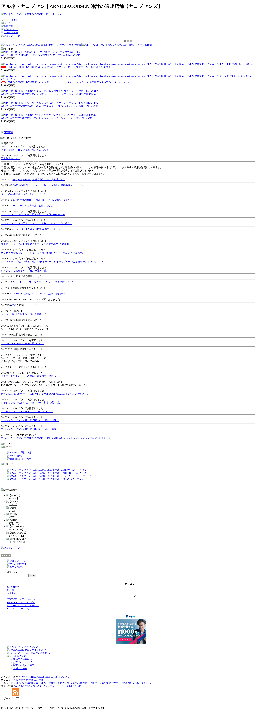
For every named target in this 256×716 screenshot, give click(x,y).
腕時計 (10, 590)
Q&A (14, 305)
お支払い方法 (35, 676)
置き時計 (12, 593)
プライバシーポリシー (54, 686)
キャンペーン (148, 683)
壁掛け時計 (13, 587)
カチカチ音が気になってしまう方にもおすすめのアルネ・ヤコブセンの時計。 (42, 253)
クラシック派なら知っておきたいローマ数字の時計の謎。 (32, 402)
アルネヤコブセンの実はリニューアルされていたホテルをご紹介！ (36, 223)
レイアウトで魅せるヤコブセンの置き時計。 (25, 270)
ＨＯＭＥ (23, 676)
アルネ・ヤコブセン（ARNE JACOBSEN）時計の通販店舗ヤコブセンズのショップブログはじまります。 (57, 438)
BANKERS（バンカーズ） (21, 602)
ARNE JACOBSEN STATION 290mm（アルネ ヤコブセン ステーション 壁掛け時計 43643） (49, 94)
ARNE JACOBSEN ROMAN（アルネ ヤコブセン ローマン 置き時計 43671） (41, 55)
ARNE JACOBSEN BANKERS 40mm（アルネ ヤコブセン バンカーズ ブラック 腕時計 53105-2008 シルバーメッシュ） (68, 82)
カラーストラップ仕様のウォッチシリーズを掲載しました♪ (43, 282)
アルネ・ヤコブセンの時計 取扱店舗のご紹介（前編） (30, 429)
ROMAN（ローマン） (18, 608)
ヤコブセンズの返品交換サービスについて (112, 683)
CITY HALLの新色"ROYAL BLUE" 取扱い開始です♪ (37, 293)
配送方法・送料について (56, 676)
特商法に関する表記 (23, 665)
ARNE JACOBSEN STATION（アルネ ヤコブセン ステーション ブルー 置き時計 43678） (48, 118)
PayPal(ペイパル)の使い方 (24, 683)
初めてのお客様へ (22, 659)
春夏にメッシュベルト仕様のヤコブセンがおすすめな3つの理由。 (36, 244)
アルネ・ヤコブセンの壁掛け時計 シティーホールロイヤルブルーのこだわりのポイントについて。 (53, 261)
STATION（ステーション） (21, 599)
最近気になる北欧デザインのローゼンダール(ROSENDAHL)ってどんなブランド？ (45, 393)
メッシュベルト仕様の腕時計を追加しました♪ (35, 229)
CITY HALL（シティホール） (23, 605)
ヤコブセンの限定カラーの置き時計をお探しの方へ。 (29, 376)
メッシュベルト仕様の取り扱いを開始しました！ (27, 314)
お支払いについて (22, 662)
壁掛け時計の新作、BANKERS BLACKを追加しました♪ (42, 200)
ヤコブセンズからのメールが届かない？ (22, 343)
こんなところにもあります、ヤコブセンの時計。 (27, 411)
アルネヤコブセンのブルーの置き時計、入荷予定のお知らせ (33, 214)
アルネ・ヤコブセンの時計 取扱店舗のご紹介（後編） (30, 420)
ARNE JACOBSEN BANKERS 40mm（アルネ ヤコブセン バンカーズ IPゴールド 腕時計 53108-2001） (59, 67)
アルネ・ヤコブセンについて (54, 683)
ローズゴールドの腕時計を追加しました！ (32, 205)
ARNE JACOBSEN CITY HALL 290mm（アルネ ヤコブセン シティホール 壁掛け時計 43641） (50, 106)
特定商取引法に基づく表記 (28, 686)
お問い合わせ (20, 668)
